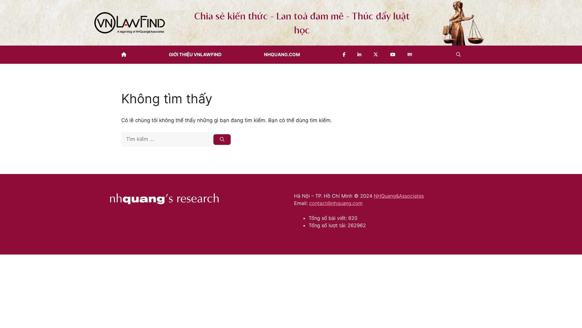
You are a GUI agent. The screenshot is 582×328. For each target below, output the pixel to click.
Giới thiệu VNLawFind (195, 54)
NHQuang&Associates (399, 196)
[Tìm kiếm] (222, 139)
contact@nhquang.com (336, 203)
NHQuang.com (282, 54)
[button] (458, 55)
